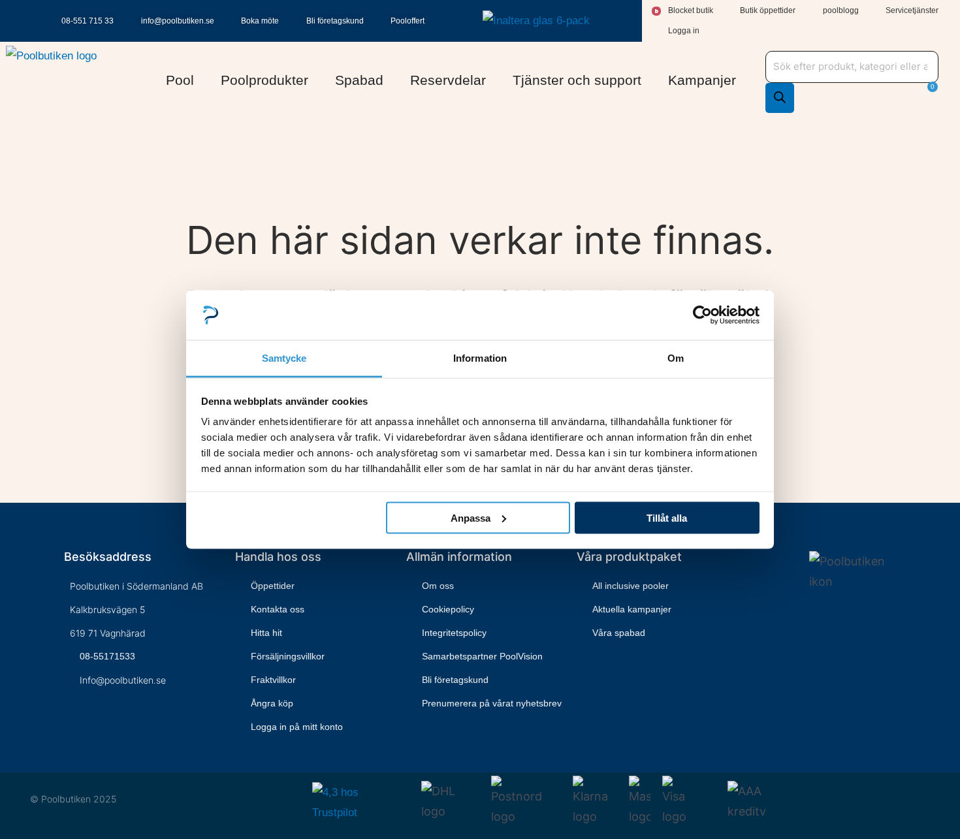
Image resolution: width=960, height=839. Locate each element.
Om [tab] (675, 358)
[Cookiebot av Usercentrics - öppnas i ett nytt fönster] (702, 315)
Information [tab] (480, 358)
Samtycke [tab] (284, 358)
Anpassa (470, 517)
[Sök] (779, 98)
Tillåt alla (667, 517)
